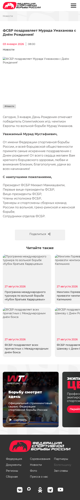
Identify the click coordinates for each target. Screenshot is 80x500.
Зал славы (61, 470)
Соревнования (40, 459)
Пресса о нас (39, 476)
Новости (8, 16)
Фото (33, 470)
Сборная (12, 476)
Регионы (12, 470)
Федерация (14, 459)
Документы (13, 465)
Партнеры (61, 459)
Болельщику (62, 465)
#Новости (9, 106)
